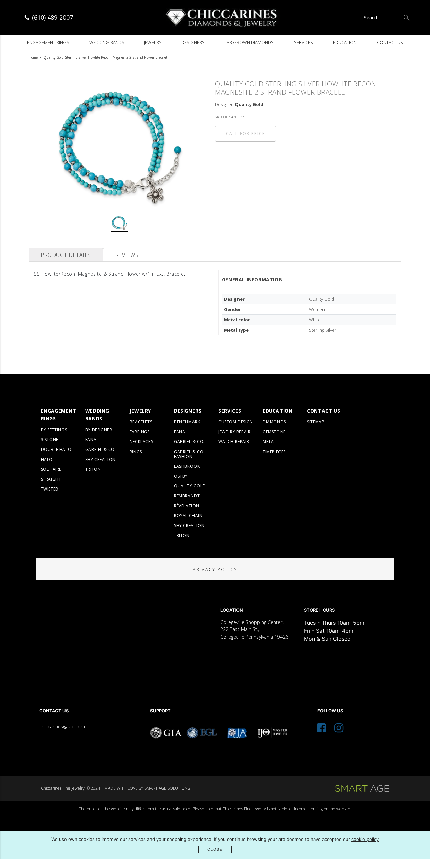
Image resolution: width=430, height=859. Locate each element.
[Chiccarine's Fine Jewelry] (222, 17)
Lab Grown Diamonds (249, 42)
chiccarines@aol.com (62, 726)
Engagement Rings (48, 42)
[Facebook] (321, 729)
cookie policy (365, 839)
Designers (193, 42)
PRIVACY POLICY (214, 569)
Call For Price (245, 133)
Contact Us (390, 42)
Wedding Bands (106, 42)
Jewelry (152, 42)
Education (345, 42)
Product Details (66, 255)
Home (33, 57)
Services (303, 42)
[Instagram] (338, 729)
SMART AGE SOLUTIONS (167, 788)
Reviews (126, 255)
